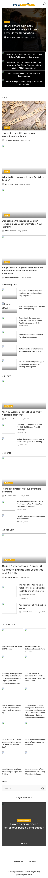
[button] (22, 843)
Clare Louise (10, 231)
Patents (8, 483)
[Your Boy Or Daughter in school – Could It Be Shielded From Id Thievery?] (8, 429)
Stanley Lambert (12, 277)
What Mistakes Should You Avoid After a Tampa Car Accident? (35, 742)
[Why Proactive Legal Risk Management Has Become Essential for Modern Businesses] (24, 250)
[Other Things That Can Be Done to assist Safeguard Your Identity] (8, 442)
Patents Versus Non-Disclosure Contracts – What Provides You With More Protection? (30, 503)
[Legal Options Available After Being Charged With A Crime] (12, 759)
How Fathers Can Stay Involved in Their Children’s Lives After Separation (21, 29)
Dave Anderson (13, 37)
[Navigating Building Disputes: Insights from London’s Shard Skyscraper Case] (9, 293)
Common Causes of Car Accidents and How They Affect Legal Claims (35, 771)
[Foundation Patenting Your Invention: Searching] (24, 471)
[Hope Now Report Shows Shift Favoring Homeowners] (9, 336)
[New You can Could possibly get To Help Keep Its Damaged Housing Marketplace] (9, 364)
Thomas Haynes (12, 140)
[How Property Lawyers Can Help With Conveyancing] (9, 307)
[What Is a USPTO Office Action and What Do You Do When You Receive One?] (12, 729)
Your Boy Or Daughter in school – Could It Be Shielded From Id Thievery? (30, 426)
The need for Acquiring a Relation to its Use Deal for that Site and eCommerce (32, 588)
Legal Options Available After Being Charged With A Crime (12, 771)
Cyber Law (9, 560)
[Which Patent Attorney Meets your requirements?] (8, 519)
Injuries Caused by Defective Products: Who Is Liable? (35, 648)
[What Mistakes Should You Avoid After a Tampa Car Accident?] (35, 729)
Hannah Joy (27, 612)
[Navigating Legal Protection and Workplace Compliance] (24, 116)
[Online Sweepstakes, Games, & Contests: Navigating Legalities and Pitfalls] (24, 548)
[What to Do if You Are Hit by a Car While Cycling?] (24, 159)
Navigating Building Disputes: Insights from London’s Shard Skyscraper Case (30, 293)
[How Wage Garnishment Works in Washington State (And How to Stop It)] (12, 695)
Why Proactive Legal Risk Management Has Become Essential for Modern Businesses (22, 270)
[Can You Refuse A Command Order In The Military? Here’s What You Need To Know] (35, 663)
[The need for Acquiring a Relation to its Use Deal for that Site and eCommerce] (9, 591)
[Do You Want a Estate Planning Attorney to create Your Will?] (9, 350)
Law (7, 22)
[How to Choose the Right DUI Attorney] (12, 636)
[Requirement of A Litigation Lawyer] (9, 608)
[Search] (44, 4)
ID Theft (8, 406)
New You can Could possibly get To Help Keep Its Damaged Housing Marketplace (31, 364)
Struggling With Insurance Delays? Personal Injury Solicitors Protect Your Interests (22, 224)
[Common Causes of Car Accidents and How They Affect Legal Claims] (35, 759)
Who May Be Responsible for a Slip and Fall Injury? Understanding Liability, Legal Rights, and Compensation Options (12, 678)
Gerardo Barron (12, 419)
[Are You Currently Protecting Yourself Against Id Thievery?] (24, 394)
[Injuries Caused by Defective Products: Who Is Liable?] (35, 636)
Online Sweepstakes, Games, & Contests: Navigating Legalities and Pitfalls (22, 569)
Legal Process (23, 820)
